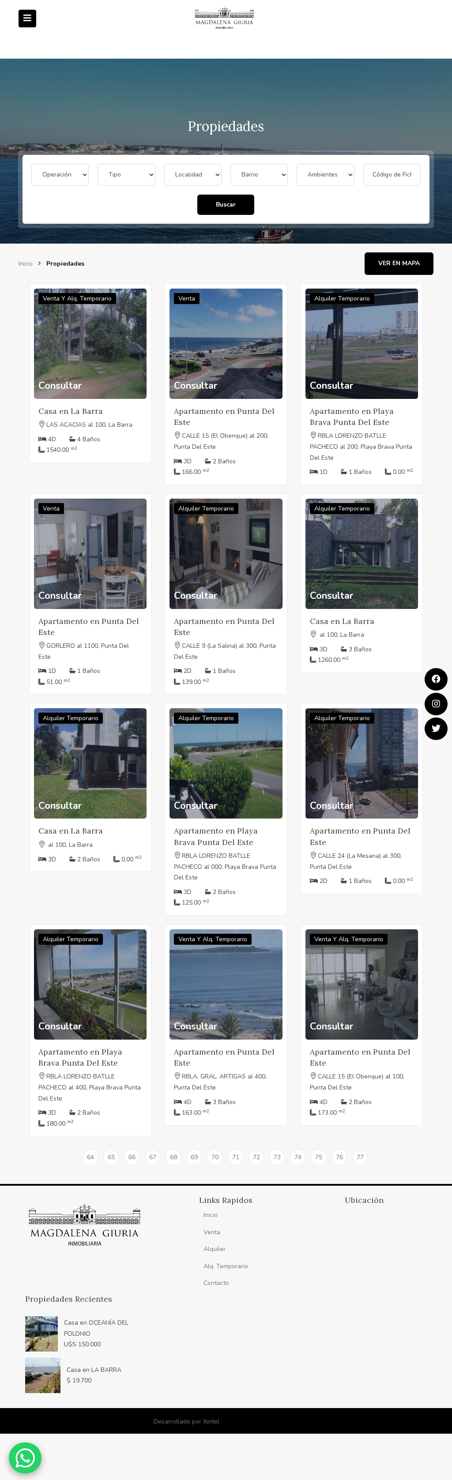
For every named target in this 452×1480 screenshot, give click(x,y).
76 (339, 1157)
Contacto (216, 1283)
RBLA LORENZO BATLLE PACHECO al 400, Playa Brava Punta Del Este (89, 1087)
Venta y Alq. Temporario (77, 298)
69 (194, 1157)
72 (256, 1157)
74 (297, 1157)
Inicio (26, 263)
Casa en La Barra (70, 411)
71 (235, 1157)
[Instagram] (436, 704)
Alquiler (214, 1249)
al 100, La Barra (341, 635)
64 (90, 1157)
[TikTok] (436, 728)
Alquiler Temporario (342, 298)
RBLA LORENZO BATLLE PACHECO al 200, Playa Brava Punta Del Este (361, 447)
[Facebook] (436, 679)
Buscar (226, 204)
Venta (186, 298)
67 (152, 1157)
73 (277, 1157)
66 (132, 1157)
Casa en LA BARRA (94, 1370)
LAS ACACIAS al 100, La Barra (89, 425)
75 (318, 1157)
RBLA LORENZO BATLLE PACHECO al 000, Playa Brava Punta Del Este (225, 867)
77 (360, 1157)
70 (214, 1157)
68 (173, 1157)
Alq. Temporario (225, 1266)
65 (111, 1157)
